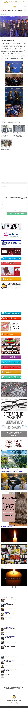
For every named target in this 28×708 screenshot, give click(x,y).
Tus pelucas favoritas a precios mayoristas (6, 526)
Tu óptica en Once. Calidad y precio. (5, 437)
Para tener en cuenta (7, 674)
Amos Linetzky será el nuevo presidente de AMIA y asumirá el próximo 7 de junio (15, 665)
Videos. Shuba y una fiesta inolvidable (9, 660)
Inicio (5, 687)
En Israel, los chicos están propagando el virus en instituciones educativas (6, 148)
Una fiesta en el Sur (7, 617)
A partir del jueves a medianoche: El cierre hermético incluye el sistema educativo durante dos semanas (18, 135)
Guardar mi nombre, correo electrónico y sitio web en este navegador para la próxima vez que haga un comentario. (12, 211)
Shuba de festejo (6, 612)
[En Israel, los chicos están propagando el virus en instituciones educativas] (6, 142)
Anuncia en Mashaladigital (15, 687)
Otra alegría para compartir (7, 645)
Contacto (18, 688)
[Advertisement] (14, 166)
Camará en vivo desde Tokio (4, 398)
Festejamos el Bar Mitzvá (7, 641)
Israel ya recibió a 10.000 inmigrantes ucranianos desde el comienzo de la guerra (12, 471)
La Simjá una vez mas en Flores (8, 627)
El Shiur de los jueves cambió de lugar (9, 636)
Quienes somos (9, 688)
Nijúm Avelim (6, 603)
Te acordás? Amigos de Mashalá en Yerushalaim (11, 669)
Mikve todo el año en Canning (5, 468)
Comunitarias (4, 14)
